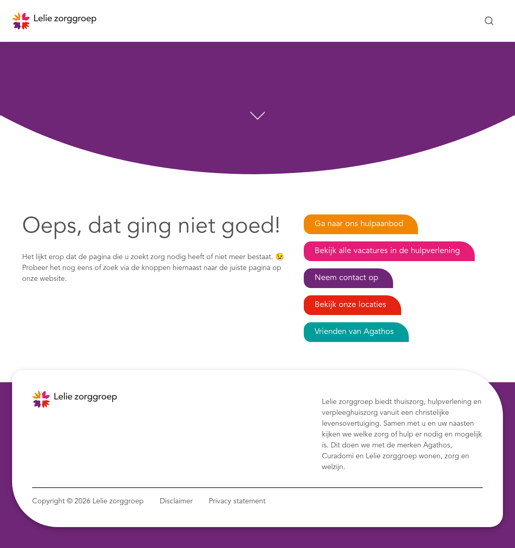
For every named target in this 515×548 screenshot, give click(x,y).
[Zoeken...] (489, 21)
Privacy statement (237, 501)
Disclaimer (176, 501)
